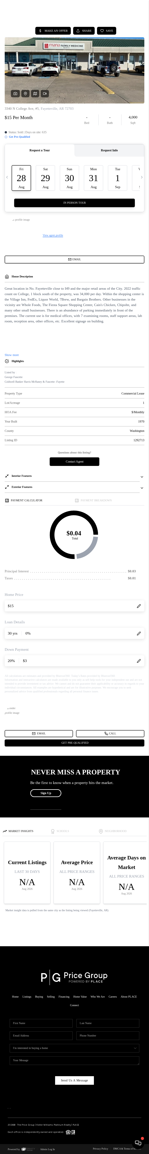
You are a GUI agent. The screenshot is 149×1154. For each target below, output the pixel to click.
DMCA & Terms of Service (127, 1148)
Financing (64, 996)
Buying (39, 996)
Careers (113, 996)
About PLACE (129, 996)
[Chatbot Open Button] (138, 1143)
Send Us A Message (74, 1080)
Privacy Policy (100, 1148)
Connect (74, 1005)
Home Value (80, 996)
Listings (27, 996)
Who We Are (98, 996)
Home (15, 996)
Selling (51, 996)
